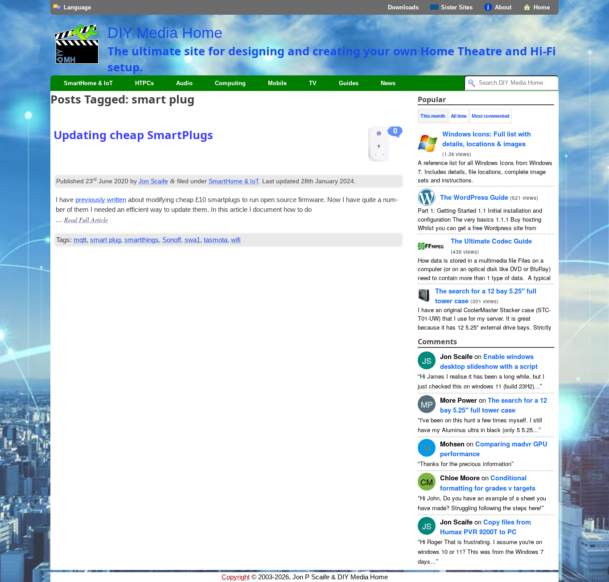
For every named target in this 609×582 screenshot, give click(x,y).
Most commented (490, 116)
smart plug (105, 240)
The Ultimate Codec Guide (491, 241)
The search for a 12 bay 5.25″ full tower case (493, 405)
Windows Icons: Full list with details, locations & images (486, 139)
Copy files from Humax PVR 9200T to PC (485, 527)
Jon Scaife (153, 181)
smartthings (141, 240)
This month (432, 116)
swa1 (192, 240)
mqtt (80, 240)
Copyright (236, 577)
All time (459, 116)
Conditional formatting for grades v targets (487, 482)
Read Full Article (86, 219)
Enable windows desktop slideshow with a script (489, 361)
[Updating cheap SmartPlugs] (385, 146)
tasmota (215, 240)
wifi (235, 240)
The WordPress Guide (474, 197)
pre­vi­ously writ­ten (100, 199)
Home (542, 7)
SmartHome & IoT (88, 83)
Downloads (403, 7)
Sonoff (171, 240)
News (388, 83)
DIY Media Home (164, 32)
